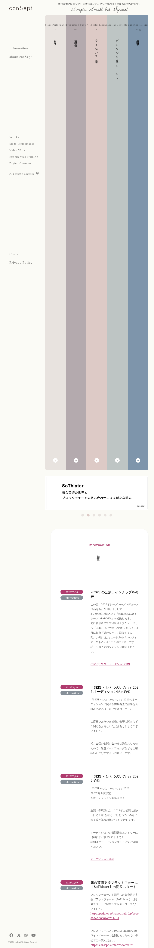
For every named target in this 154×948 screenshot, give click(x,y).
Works (14, 137)
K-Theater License (21, 173)
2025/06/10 (72, 687)
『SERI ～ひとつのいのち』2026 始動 (114, 778)
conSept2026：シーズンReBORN (110, 664)
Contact (15, 254)
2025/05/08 (72, 776)
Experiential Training (23, 156)
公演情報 (75, 610)
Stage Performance (22, 143)
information (72, 598)
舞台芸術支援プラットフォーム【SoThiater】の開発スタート (114, 884)
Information (18, 48)
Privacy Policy (21, 262)
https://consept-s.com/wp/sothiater (112, 945)
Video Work (17, 150)
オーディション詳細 (102, 859)
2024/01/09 (72, 882)
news (66, 602)
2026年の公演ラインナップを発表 (115, 594)
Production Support (76, 32)
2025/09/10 (72, 592)
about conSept (20, 57)
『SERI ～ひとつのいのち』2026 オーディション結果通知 (114, 689)
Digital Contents (20, 163)
